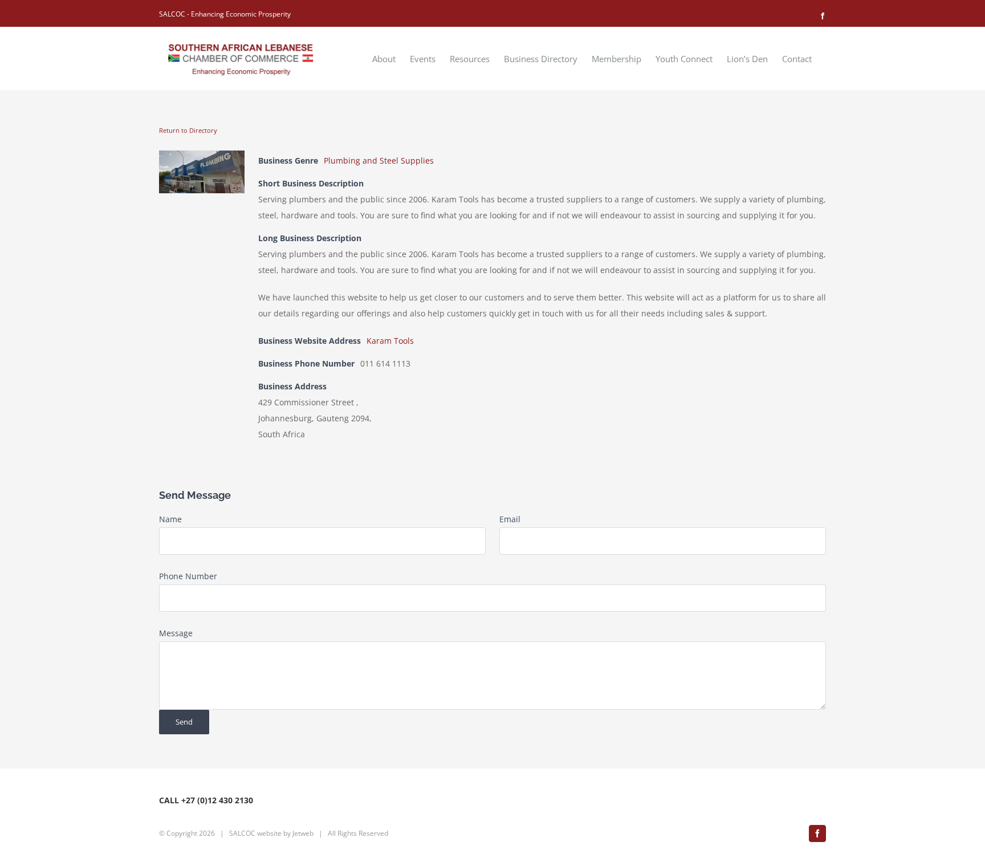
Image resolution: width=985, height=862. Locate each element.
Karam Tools (390, 340)
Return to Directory (188, 131)
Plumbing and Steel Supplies (379, 160)
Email (509, 519)
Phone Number (188, 576)
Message (176, 633)
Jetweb (303, 833)
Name (170, 519)
